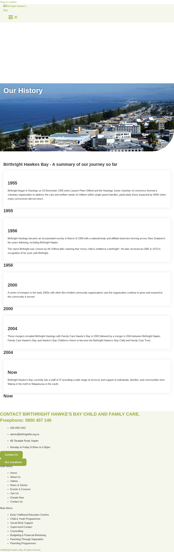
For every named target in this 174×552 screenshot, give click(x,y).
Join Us (14, 493)
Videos (14, 481)
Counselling (16, 531)
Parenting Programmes (23, 543)
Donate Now (17, 497)
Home (13, 473)
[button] (87, 466)
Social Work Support (21, 523)
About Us (15, 477)
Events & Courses (20, 489)
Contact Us (16, 501)
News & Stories (19, 485)
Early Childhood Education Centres (29, 514)
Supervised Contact (21, 527)
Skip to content (8, 2)
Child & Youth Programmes (25, 518)
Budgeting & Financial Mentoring (28, 535)
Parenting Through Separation (26, 539)
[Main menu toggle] (13, 17)
